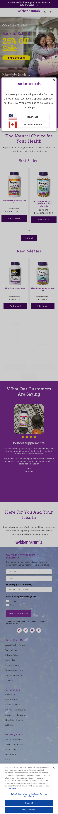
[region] (29, 789)
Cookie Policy (11, 788)
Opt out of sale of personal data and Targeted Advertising (29, 795)
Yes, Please (32, 116)
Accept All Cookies (29, 809)
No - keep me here (32, 124)
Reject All (29, 803)
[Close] (54, 768)
